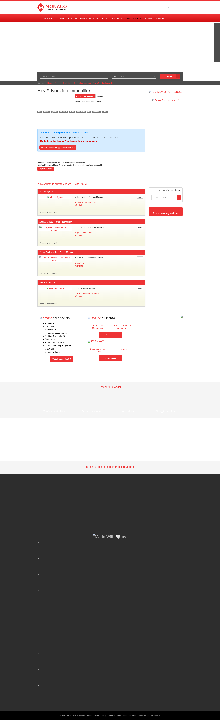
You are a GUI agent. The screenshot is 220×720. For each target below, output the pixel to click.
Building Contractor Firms (56, 336)
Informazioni (134, 18)
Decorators (50, 327)
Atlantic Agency (46, 191)
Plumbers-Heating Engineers (58, 346)
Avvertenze (155, 715)
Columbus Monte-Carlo (98, 350)
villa (88, 112)
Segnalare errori (45, 168)
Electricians (50, 330)
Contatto (79, 205)
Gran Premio (118, 18)
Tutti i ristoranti (110, 358)
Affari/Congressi (89, 18)
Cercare (169, 76)
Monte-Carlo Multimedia (75, 715)
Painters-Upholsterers (55, 342)
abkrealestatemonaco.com (87, 293)
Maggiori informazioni (48, 212)
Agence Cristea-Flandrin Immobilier (55, 222)
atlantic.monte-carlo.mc (85, 202)
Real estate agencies (82, 83)
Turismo (60, 18)
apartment (81, 112)
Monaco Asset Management (98, 327)
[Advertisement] (166, 144)
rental (105, 112)
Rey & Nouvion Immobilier (103, 83)
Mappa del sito (143, 715)
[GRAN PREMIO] (217, 58)
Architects (49, 323)
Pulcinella (122, 349)
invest (72, 112)
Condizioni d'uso (114, 715)
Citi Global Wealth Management (122, 327)
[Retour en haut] (214, 714)
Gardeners (50, 339)
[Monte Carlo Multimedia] (182, 316)
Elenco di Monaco (54, 83)
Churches (49, 349)
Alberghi (72, 18)
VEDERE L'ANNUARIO (61, 359)
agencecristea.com (83, 232)
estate (46, 112)
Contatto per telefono (84, 96)
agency (54, 112)
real (39, 112)
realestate (63, 112)
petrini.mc (79, 262)
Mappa (100, 96)
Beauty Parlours (52, 352)
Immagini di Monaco (153, 18)
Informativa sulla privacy (96, 715)
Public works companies (56, 333)
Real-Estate (68, 83)
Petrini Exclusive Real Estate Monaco (56, 252)
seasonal (96, 112)
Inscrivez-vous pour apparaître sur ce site (58, 147)
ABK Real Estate (47, 282)
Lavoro (104, 18)
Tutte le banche (110, 335)
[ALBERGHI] (217, 52)
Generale (49, 18)
